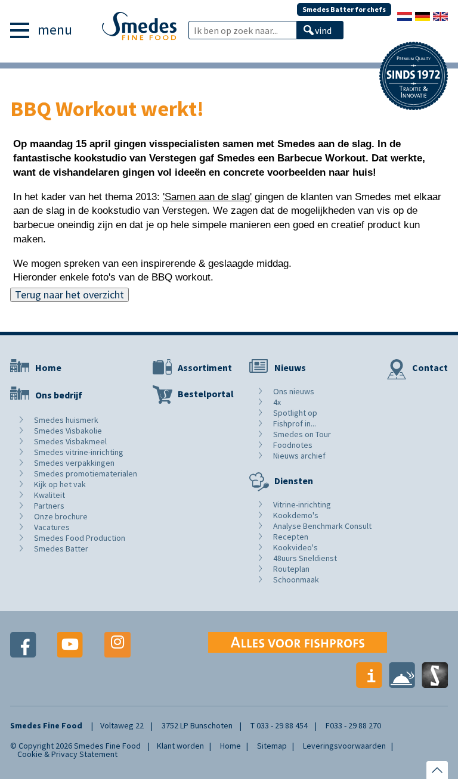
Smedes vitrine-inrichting (78, 452)
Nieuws (290, 367)
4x (277, 402)
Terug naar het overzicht (69, 294)
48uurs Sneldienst (305, 558)
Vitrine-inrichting (302, 504)
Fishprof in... (294, 423)
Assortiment (205, 367)
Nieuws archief (299, 455)
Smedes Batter (61, 548)
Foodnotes (292, 445)
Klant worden (180, 745)
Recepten (290, 536)
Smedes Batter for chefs (344, 9)
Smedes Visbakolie (68, 430)
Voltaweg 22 (122, 725)
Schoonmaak (296, 579)
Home (48, 367)
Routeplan (291, 568)
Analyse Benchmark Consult (322, 526)
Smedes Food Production (79, 537)
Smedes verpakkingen (74, 462)
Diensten (293, 481)
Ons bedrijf (58, 395)
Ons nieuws (293, 391)
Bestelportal (206, 394)
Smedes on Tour (302, 434)
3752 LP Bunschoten (197, 725)
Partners (49, 505)
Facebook (23, 645)
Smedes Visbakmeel (70, 441)
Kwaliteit (49, 495)
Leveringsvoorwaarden (344, 745)
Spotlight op (295, 412)
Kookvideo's (295, 547)
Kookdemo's (295, 515)
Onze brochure (61, 516)
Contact (430, 367)
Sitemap (272, 745)
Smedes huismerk (66, 420)
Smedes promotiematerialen (85, 473)
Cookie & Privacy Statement (67, 754)
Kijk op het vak (60, 484)
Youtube (70, 645)
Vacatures (52, 527)
